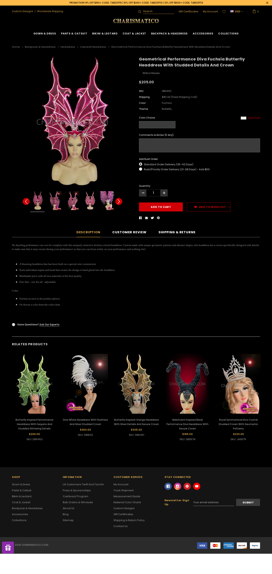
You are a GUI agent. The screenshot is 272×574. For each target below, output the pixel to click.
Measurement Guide (126, 496)
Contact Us (120, 526)
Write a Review (151, 73)
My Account (210, 11)
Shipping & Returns (177, 232)
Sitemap (68, 520)
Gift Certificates (188, 11)
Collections (228, 33)
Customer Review (129, 232)
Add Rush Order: (148, 159)
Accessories (203, 33)
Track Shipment (123, 490)
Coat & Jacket (134, 33)
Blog (65, 514)
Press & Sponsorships (77, 490)
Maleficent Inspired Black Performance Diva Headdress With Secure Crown (187, 424)
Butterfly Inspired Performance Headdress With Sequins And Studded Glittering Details (34, 424)
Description (88, 232)
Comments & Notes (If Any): (156, 135)
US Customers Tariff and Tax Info (83, 484)
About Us (68, 508)
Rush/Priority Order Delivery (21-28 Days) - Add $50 (177, 169)
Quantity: (145, 186)
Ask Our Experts (49, 324)
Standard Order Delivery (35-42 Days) (168, 164)
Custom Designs (124, 508)
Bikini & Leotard (104, 33)
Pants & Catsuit (74, 33)
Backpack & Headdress (169, 33)
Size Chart (254, 118)
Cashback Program (75, 496)
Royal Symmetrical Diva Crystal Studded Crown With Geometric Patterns (238, 424)
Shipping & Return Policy (129, 520)
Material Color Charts (127, 502)
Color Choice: (147, 117)
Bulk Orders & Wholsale (78, 502)
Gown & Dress (44, 33)
